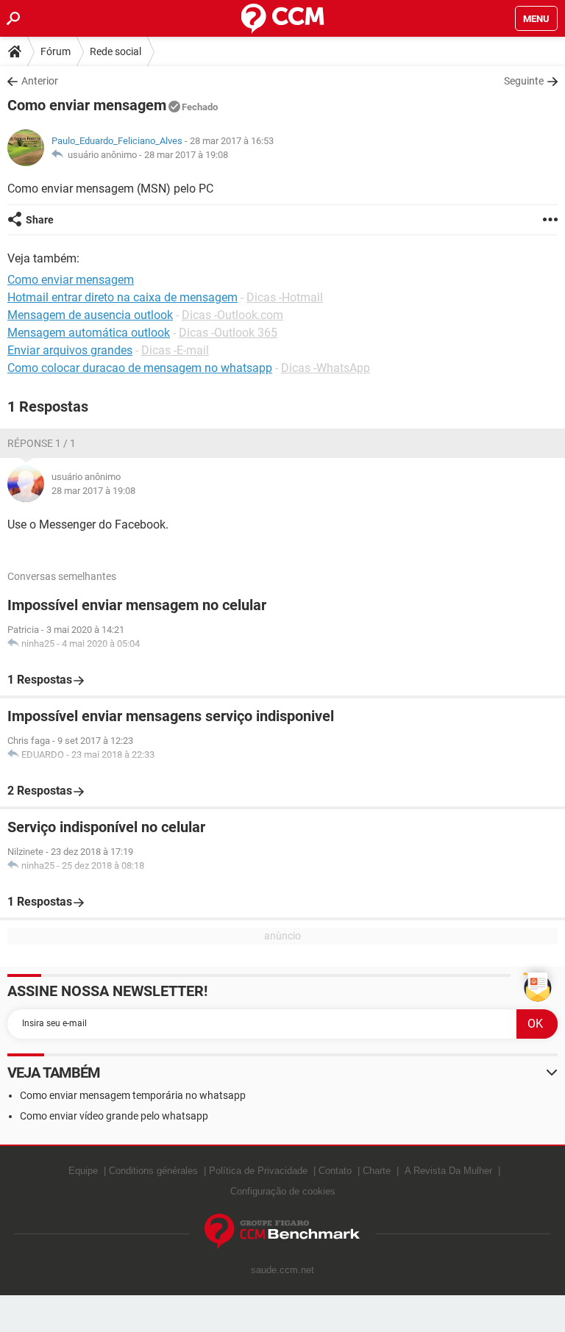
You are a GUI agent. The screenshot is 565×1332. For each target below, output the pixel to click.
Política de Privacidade (258, 1170)
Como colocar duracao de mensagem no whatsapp (139, 368)
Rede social (115, 51)
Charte (377, 1170)
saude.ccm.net (282, 1269)
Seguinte (524, 81)
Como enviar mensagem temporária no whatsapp (133, 1095)
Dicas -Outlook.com (232, 315)
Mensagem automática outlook (88, 333)
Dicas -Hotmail (284, 297)
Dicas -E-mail (175, 350)
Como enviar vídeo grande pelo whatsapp (114, 1116)
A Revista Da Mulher (448, 1170)
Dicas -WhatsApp (325, 368)
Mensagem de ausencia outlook (90, 315)
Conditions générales (153, 1170)
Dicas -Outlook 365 (228, 333)
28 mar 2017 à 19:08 (186, 154)
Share (40, 220)
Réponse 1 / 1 (41, 443)
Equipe (83, 1170)
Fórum (55, 51)
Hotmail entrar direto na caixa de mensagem (122, 297)
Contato (335, 1170)
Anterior (39, 81)
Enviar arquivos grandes (69, 350)
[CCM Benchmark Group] (282, 1232)
